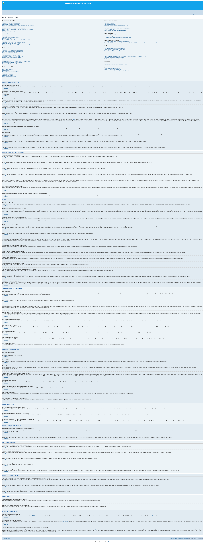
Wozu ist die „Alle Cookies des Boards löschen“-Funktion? (13, 33)
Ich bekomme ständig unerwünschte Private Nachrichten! (116, 36)
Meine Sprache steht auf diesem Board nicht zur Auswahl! (13, 41)
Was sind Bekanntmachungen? (8, 74)
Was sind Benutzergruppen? (110, 24)
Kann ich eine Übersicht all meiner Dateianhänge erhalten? (116, 64)
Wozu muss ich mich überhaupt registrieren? (11, 23)
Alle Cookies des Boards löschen (181, 538)
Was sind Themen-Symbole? (8, 77)
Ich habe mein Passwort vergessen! (9, 26)
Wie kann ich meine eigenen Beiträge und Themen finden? (116, 51)
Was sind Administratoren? (110, 21)
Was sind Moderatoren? (109, 23)
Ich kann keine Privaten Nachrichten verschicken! (114, 34)
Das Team (172, 538)
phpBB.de (152, 515)
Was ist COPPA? (5, 30)
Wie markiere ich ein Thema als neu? (9, 63)
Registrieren (194, 14)
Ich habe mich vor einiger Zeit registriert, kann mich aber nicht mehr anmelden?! (17, 29)
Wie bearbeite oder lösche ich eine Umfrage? (11, 55)
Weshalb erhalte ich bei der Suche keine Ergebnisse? (115, 48)
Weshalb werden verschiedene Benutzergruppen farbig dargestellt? (118, 28)
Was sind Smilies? (5, 70)
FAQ (190, 14)
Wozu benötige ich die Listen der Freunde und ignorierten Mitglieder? (118, 41)
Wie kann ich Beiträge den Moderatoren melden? (11, 60)
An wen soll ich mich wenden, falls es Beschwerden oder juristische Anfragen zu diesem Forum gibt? (124, 70)
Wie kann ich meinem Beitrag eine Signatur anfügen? (12, 51)
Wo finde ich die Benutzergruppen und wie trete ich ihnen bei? (116, 25)
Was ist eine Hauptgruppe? (110, 29)
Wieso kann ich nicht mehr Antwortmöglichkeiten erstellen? (13, 53)
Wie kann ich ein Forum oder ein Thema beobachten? (115, 57)
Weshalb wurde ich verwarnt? (8, 58)
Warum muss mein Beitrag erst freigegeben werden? (12, 62)
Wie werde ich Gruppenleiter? (110, 26)
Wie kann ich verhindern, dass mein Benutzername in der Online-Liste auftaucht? (18, 25)
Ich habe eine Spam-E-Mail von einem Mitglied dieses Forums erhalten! (118, 37)
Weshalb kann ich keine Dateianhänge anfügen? (11, 57)
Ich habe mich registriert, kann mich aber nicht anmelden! (13, 28)
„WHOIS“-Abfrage (99, 529)
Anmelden (201, 14)
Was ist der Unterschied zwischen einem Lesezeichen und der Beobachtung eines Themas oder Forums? (125, 56)
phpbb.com (65, 521)
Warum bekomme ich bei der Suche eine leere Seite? (115, 49)
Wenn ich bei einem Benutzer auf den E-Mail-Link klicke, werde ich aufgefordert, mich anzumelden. (21, 44)
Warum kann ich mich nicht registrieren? (10, 31)
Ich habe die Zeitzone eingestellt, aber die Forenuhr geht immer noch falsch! (17, 39)
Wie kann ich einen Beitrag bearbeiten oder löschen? (12, 50)
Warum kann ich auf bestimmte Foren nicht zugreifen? (12, 56)
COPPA (73, 119)
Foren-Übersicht (7, 11)
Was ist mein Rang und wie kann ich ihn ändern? (11, 43)
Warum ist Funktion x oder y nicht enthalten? (113, 69)
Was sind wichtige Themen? (7, 75)
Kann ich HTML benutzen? (7, 69)
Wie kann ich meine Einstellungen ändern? (10, 37)
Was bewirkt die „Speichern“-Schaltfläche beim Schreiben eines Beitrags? (16, 61)
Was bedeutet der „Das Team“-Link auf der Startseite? (115, 30)
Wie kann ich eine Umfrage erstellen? (9, 52)
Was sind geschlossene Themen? (9, 76)
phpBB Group (34, 515)
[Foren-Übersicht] (33, 5)
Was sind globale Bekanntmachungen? (9, 72)
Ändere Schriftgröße (201, 11)
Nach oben (6, 88)
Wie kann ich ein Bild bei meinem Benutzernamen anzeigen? (14, 42)
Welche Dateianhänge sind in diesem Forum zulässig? (115, 62)
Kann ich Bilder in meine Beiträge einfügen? (10, 71)
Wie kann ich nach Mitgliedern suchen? (112, 50)
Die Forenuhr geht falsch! (7, 38)
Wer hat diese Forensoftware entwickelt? (112, 68)
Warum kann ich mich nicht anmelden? (9, 21)
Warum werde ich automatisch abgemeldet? (10, 24)
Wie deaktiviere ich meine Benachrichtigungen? (114, 58)
